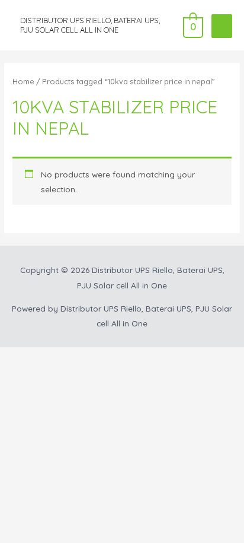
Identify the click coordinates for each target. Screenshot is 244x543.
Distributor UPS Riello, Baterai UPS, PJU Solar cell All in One (90, 24)
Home (23, 81)
